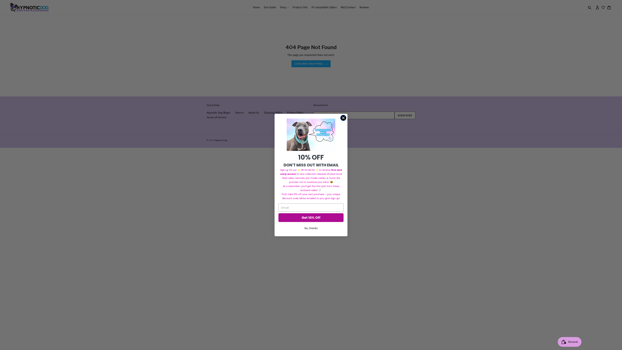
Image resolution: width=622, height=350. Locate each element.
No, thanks (311, 228)
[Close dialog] (343, 118)
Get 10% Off (311, 217)
